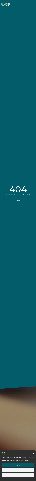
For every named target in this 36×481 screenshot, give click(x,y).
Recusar (18, 470)
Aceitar (18, 465)
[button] (33, 453)
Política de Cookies (12, 478)
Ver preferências (18, 475)
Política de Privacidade (21, 478)
